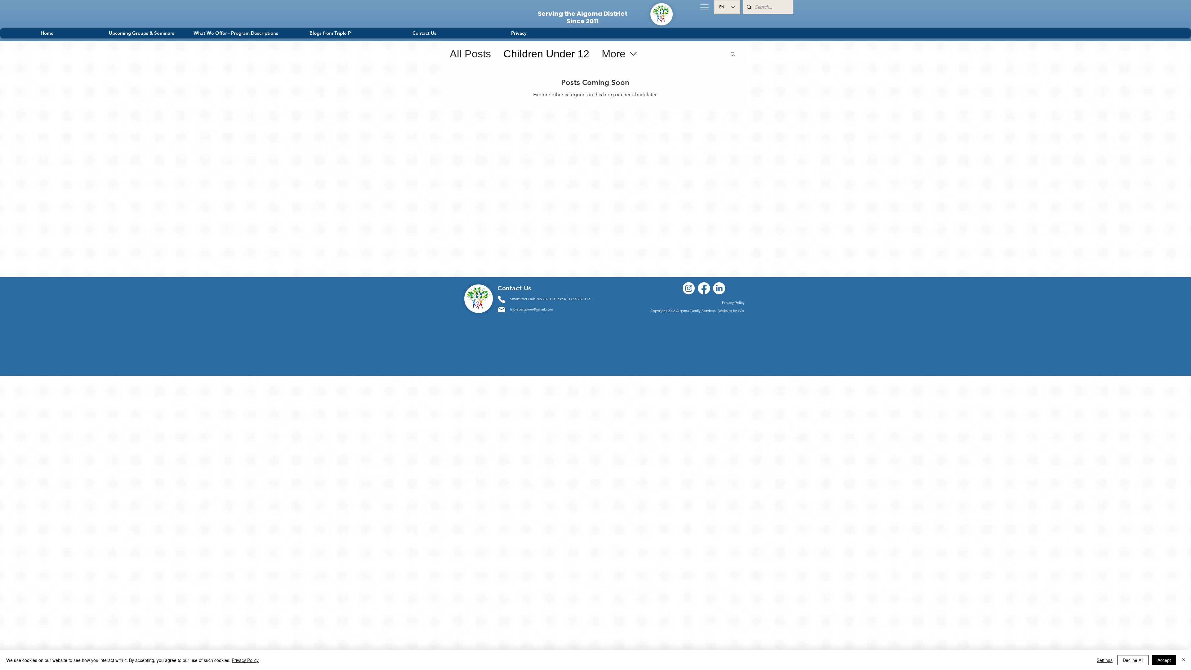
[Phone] (501, 299)
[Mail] (501, 310)
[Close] (1183, 660)
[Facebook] (704, 288)
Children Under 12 (546, 54)
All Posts (470, 54)
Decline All (1133, 660)
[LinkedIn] (719, 288)
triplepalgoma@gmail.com (531, 309)
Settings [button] (1105, 660)
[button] (704, 7)
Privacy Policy (245, 660)
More (614, 54)
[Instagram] (689, 288)
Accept (1164, 660)
